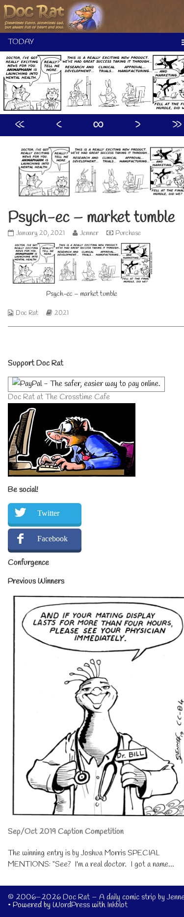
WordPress (71, 905)
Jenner (89, 233)
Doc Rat (27, 313)
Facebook (52, 538)
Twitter (48, 513)
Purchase (128, 233)
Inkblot (117, 905)
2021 (61, 313)
